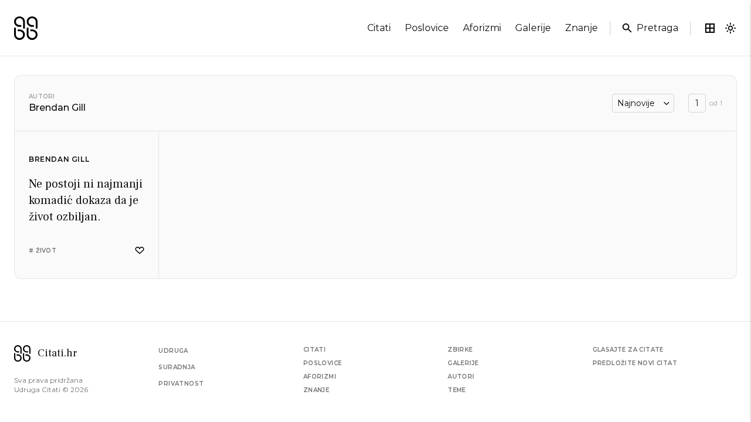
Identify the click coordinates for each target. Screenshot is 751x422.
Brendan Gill (59, 159)
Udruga (173, 351)
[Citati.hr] (26, 28)
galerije (533, 27)
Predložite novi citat (635, 363)
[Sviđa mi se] (139, 250)
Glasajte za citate (628, 349)
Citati (314, 349)
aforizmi (482, 27)
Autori (42, 96)
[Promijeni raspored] (710, 28)
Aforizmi (319, 376)
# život (42, 250)
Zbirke (460, 349)
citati (379, 27)
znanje (581, 27)
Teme (457, 390)
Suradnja (176, 367)
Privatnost (181, 383)
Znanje (316, 390)
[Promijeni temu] (730, 28)
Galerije (463, 363)
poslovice (427, 27)
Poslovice (322, 363)
